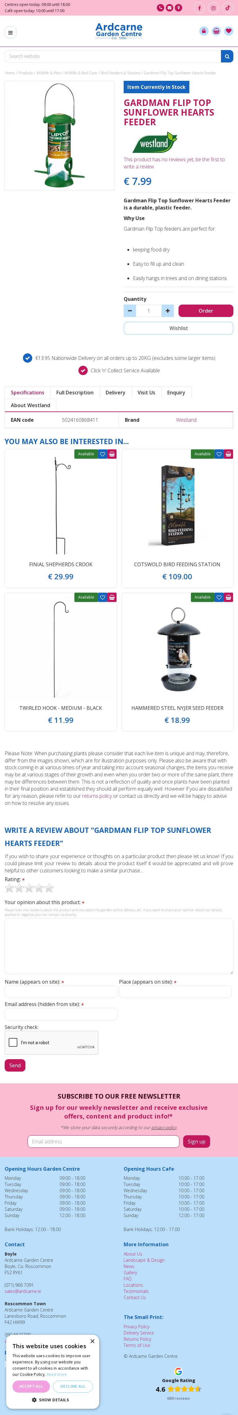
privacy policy (163, 1127)
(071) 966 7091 (160, 7)
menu (10, 32)
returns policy (97, 795)
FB (199, 7)
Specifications (27, 392)
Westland (186, 419)
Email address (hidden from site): (44, 1004)
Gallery (130, 1272)
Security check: (21, 1027)
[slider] (29, 888)
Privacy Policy (136, 1327)
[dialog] (52, 1372)
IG (213, 7)
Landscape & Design (144, 1260)
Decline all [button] (73, 1386)
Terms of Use (137, 1345)
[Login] (204, 31)
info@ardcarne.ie (169, 7)
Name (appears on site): (34, 981)
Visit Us (146, 392)
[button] (52, 1400)
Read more (57, 1374)
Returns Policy (137, 1339)
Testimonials (136, 1291)
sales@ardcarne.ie (23, 1291)
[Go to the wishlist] (228, 31)
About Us (133, 1254)
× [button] (92, 1341)
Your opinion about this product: (45, 902)
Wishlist (102, 454)
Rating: (15, 879)
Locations (133, 1285)
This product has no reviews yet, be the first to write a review (174, 163)
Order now (112, 454)
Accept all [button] (31, 1386)
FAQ (128, 1279)
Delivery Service (139, 1333)
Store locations (178, 7)
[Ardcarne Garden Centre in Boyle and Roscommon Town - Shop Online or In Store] (119, 31)
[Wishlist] (228, 31)
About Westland (30, 405)
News (129, 1266)
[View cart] (216, 31)
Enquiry (176, 392)
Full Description (75, 392)
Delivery (116, 392)
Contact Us (135, 1297)
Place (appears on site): (148, 981)
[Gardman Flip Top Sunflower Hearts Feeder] (59, 135)
